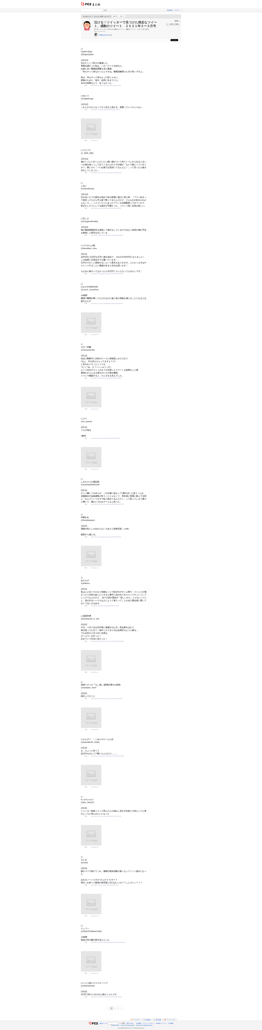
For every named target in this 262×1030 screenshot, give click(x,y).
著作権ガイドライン (161, 1023)
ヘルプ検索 (122, 1023)
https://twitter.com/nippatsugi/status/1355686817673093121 (105, 109)
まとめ (96, 4)
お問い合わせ (129, 1023)
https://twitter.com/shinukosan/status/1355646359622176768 (106, 208)
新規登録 (169, 10)
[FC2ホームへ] (93, 1023)
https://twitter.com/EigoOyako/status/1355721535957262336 (106, 85)
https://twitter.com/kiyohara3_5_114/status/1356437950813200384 (107, 641)
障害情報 (158, 1020)
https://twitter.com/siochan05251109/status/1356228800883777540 (107, 504)
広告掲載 (170, 1023)
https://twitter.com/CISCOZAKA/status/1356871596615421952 (106, 996)
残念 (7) (122, 16)
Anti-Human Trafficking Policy (144, 1025)
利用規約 (148, 1020)
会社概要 (138, 1023)
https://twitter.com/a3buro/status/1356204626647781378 (105, 605)
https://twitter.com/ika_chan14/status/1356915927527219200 (106, 816)
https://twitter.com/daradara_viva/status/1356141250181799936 (107, 273)
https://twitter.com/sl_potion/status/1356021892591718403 (105, 438)
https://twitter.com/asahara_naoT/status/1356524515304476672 (107, 698)
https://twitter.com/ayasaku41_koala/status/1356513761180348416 (107, 756)
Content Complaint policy (128, 1025)
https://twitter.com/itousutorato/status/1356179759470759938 (106, 378)
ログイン (177, 10)
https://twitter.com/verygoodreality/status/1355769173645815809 (107, 235)
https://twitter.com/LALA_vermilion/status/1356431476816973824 (107, 303)
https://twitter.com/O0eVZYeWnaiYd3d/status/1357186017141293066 (108, 942)
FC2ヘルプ (104, 1023)
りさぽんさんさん (103, 35)
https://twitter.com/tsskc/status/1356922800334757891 (104, 885)
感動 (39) (115, 16)
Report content (115, 1025)
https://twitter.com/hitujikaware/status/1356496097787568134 (106, 537)
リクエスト (137, 1020)
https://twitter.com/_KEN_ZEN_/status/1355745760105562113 (106, 172)
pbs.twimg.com (94, 140)
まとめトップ (87, 16)
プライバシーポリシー (148, 1023)
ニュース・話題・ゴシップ (102, 16)
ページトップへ (171, 1020)
